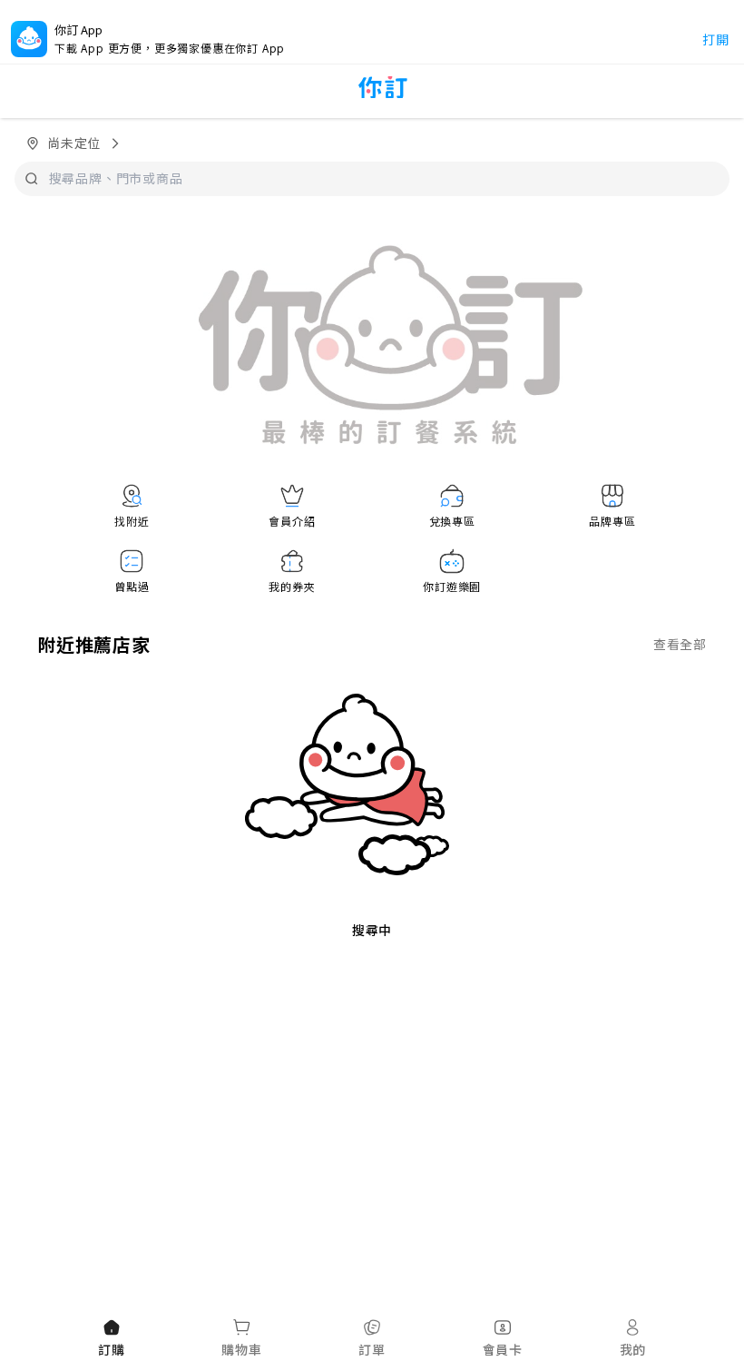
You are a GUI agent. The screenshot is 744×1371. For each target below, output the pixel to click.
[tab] (111, 1339)
